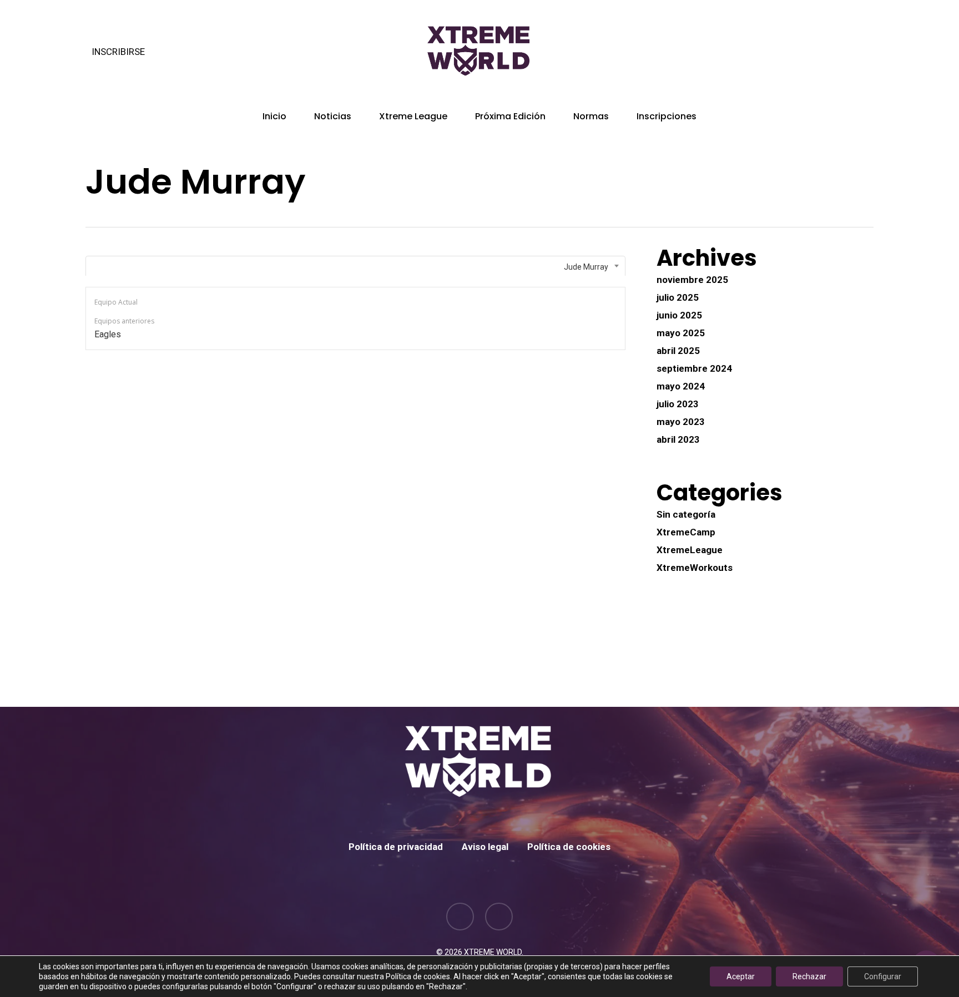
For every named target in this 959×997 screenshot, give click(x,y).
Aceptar (740, 976)
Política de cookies (568, 846)
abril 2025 (678, 350)
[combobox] (355, 267)
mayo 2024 (681, 386)
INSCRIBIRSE (118, 51)
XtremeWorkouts (695, 567)
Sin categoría (686, 514)
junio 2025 (679, 315)
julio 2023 (678, 403)
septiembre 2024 (694, 368)
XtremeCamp (686, 532)
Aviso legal (485, 846)
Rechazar (809, 976)
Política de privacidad (396, 846)
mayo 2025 (681, 332)
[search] (867, 52)
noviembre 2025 (692, 279)
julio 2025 (678, 297)
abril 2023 (678, 439)
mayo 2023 (681, 421)
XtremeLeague (690, 549)
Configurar (882, 976)
